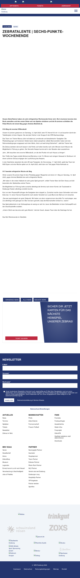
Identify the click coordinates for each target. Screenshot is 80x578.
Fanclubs (58, 418)
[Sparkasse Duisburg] (65, 554)
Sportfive (31, 487)
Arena (4, 456)
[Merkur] (40, 550)
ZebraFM (58, 433)
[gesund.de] (40, 536)
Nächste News (40, 300)
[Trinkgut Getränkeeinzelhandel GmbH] (59, 514)
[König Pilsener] (65, 548)
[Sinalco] (65, 542)
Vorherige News (12, 300)
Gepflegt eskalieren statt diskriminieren (63, 437)
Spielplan (5, 424)
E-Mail (4, 364)
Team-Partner (33, 459)
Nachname (6, 382)
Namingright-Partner (35, 450)
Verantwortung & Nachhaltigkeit (12, 471)
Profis (30, 418)
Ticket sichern (21, 338)
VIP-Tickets (14, 6)
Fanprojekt (58, 430)
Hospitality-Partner (35, 477)
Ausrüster (32, 453)
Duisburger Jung (34, 474)
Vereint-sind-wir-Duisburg (37, 471)
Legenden (5, 465)
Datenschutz (28, 569)
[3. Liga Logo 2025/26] (40, 498)
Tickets (40, 6)
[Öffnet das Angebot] (21, 320)
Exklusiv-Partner (34, 462)
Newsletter (5, 430)
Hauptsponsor (33, 456)
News (15, 27)
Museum (5, 462)
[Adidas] (21, 514)
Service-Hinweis (39, 400)
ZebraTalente (33, 421)
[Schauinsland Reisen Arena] (37, 574)
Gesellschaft (6, 453)
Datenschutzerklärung (24, 400)
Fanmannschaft (34, 424)
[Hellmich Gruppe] (15, 554)
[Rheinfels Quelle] (40, 542)
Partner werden (34, 483)
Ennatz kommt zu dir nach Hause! (13, 468)
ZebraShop (66, 6)
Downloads (58, 441)
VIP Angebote (33, 480)
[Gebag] (40, 555)
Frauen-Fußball (34, 427)
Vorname (5, 373)
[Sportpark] (42, 574)
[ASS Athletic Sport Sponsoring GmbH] (15, 548)
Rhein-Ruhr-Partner (35, 465)
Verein (4, 450)
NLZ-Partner (33, 468)
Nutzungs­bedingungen (42, 569)
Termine (5, 421)
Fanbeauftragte (60, 421)
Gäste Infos (58, 427)
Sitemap (56, 569)
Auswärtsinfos (59, 424)
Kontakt (64, 569)
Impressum (17, 569)
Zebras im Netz (7, 433)
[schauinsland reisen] (21, 528)
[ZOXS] (59, 528)
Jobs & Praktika (7, 474)
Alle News (27, 300)
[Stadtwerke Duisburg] (15, 541)
